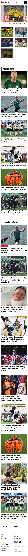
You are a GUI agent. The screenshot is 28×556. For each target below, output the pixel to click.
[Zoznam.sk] (16, 549)
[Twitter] (20, 542)
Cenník (15, 534)
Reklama (16, 526)
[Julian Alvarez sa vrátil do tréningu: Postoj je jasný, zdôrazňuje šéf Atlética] (14, 355)
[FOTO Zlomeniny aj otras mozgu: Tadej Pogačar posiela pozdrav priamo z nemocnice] (14, 296)
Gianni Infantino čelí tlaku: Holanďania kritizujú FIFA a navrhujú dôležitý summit (11, 457)
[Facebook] (15, 542)
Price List (16, 536)
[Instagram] (17, 542)
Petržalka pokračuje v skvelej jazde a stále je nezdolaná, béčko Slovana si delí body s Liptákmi (14, 516)
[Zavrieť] (25, 2)
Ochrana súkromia (4, 531)
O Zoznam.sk (4, 526)
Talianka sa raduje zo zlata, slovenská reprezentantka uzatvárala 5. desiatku (10, 487)
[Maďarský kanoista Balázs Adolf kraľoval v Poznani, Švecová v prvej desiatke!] (14, 235)
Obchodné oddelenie (5, 546)
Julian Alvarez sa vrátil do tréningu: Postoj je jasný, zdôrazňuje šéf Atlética (13, 368)
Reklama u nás (17, 529)
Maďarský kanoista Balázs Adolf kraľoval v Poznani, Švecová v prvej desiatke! (14, 250)
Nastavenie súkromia (5, 533)
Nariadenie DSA (4, 538)
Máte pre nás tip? (4, 552)
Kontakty (3, 542)
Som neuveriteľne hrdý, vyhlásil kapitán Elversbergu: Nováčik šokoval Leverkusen (12, 428)
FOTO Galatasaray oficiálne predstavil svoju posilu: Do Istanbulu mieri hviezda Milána (12, 398)
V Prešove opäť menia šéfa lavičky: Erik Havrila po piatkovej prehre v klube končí (13, 280)
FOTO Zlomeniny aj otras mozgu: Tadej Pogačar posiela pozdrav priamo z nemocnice (13, 309)
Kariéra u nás (3, 534)
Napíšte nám (3, 536)
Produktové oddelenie (5, 544)
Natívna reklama (17, 538)
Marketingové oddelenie (5, 550)
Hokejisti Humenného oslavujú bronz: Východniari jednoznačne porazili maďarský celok (12, 339)
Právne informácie (4, 529)
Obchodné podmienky (18, 533)
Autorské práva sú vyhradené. (20, 546)
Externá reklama (17, 531)
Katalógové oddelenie (5, 548)
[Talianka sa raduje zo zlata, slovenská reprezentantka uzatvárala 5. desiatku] (14, 473)
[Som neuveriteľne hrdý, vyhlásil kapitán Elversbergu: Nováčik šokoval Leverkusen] (14, 414)
